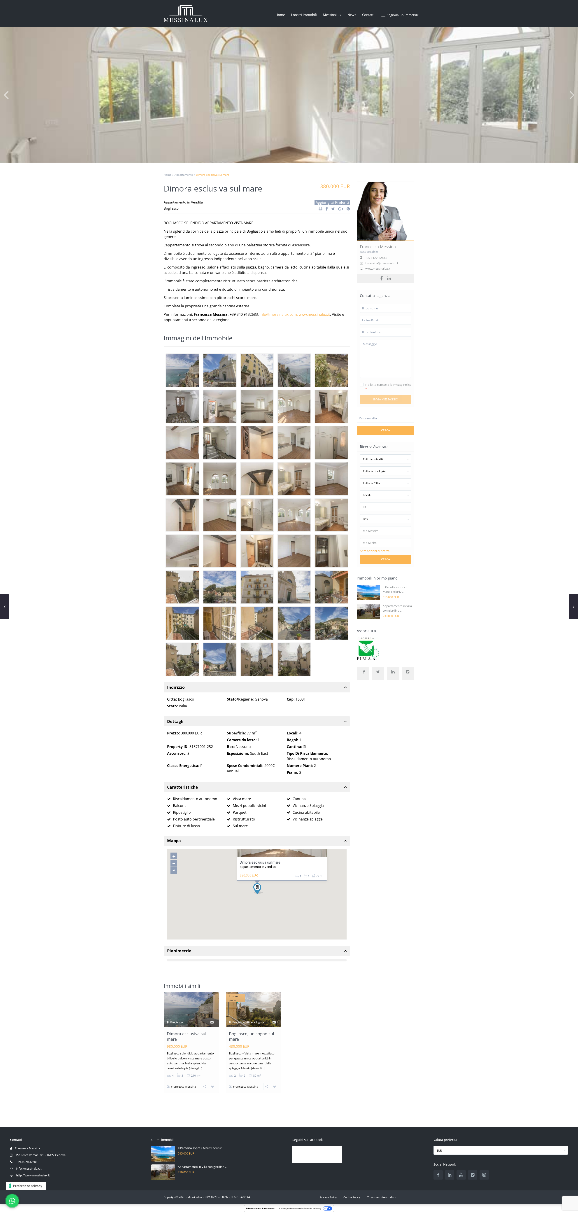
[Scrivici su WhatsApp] (12, 1200)
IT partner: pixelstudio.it (381, 1197)
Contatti (368, 14)
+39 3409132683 (26, 1162)
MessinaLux (332, 14)
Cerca (385, 430)
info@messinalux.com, (279, 314)
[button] (6, 95)
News (351, 14)
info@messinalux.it (29, 1168)
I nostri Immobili (304, 14)
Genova (261, 699)
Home (280, 14)
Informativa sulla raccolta (260, 1208)
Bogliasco (171, 208)
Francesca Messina (183, 1086)
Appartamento (184, 175)
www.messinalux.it (314, 314)
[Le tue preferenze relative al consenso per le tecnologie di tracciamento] (26, 1186)
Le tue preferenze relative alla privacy (300, 1208)
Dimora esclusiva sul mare (260, 862)
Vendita (197, 202)
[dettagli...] (195, 1068)
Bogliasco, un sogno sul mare (251, 1036)
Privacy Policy (328, 1197)
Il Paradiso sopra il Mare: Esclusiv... (201, 1148)
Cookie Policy (351, 1197)
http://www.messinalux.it (33, 1175)
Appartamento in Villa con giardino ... (202, 1167)
